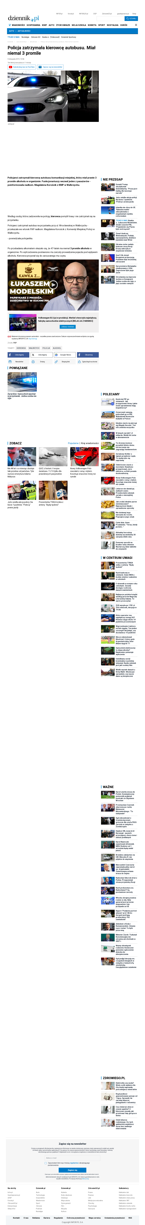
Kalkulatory (124, 1188)
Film (62, 1206)
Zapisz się (72, 1170)
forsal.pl (71, 14)
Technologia (40, 1195)
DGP (95, 14)
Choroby (91, 1203)
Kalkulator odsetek (125, 1203)
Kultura (63, 1211)
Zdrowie (39, 1206)
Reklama (36, 1218)
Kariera (47, 1218)
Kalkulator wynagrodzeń (127, 1209)
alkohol (57, 348)
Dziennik (10, 42)
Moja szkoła (65, 1200)
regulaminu (74, 1163)
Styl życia (91, 1209)
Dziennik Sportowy (68, 37)
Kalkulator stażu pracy (127, 1198)
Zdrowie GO (35, 37)
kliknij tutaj (85, 1179)
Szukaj (132, 18)
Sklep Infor (11, 1209)
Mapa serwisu (95, 1218)
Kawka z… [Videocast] (50, 37)
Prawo (90, 1192)
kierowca (21, 348)
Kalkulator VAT (124, 1200)
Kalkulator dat (124, 1192)
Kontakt (16, 1218)
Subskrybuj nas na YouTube (24, 67)
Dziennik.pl (40, 1188)
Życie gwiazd (65, 1203)
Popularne (73, 443)
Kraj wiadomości (90, 443)
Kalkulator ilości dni (125, 1195)
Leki (89, 1198)
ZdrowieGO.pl (107, 14)
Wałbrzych (34, 348)
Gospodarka (40, 1198)
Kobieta (64, 1192)
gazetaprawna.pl (123, 14)
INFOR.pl (59, 14)
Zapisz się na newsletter (52, 67)
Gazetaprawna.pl (14, 1195)
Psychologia (92, 1206)
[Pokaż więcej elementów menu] (136, 25)
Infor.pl (10, 1192)
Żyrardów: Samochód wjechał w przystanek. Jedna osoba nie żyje (22, 396)
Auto (11, 31)
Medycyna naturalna (95, 1200)
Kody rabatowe (66, 1195)
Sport (38, 1203)
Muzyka (64, 1209)
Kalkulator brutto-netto (127, 1206)
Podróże (39, 1209)
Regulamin (58, 1218)
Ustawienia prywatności (115, 1218)
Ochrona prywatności (76, 1218)
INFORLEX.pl (83, 14)
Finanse (91, 1195)
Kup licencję (33, 339)
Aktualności (24, 31)
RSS (130, 1218)
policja (46, 348)
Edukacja (64, 1198)
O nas (26, 1218)
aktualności (33, 42)
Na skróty (12, 1188)
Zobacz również (67, 327)
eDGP (10, 1198)
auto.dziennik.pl (21, 42)
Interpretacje (12, 1206)
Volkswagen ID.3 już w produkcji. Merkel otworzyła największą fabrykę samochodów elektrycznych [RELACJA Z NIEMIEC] (67, 319)
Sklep (134, 14)
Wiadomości (40, 1200)
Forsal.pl (11, 1200)
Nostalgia (25, 37)
